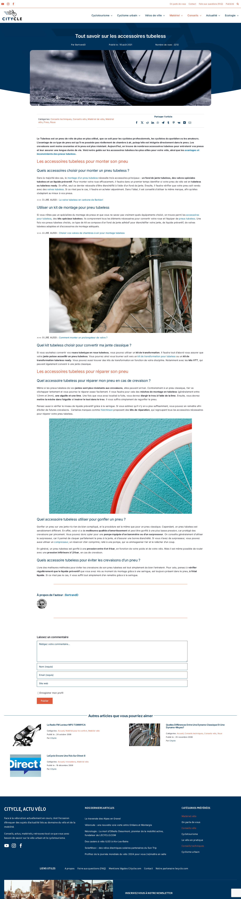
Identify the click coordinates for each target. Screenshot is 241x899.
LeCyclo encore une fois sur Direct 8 (66, 755)
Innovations (71, 762)
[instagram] (8, 4)
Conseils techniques (61, 119)
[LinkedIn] (152, 123)
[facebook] (13, 4)
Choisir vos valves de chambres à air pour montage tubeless (92, 233)
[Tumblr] (168, 123)
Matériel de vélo (96, 119)
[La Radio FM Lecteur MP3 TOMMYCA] (25, 725)
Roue (53, 122)
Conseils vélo (80, 119)
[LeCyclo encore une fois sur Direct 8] (25, 756)
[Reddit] (147, 123)
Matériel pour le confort (76, 731)
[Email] (189, 123)
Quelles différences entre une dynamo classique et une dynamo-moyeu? (195, 726)
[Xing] (184, 123)
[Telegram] (163, 123)
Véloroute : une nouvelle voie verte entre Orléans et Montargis (118, 825)
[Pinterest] (173, 123)
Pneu (46, 122)
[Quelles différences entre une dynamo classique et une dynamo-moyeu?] (144, 725)
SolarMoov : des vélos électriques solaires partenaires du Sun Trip (121, 847)
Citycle (53, 738)
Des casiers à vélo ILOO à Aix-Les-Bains (106, 841)
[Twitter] (142, 123)
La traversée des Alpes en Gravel (103, 818)
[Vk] (179, 123)
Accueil (61, 731)
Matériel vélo (94, 731)
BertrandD (80, 44)
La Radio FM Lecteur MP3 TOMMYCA (66, 724)
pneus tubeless (187, 218)
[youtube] (2, 4)
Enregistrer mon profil (51, 692)
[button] (238, 4)
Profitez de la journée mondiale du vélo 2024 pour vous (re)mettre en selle (125, 854)
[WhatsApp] (157, 123)
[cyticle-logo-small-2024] (12, 11)
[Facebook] (136, 123)
